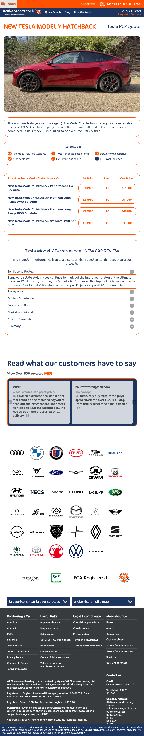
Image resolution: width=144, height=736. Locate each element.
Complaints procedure (86, 622)
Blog (67, 12)
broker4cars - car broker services (34, 601)
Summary (14, 326)
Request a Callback (129, 14)
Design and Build (19, 305)
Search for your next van (120, 651)
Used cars (111, 657)
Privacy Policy (15, 657)
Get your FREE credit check (55, 639)
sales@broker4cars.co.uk (120, 684)
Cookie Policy (92, 729)
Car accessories (49, 651)
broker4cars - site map (91, 601)
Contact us (13, 628)
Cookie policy (81, 628)
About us (12, 622)
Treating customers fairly (87, 645)
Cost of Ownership (21, 319)
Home (109, 622)
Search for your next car (120, 645)
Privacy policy (81, 634)
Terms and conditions (85, 639)
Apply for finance (50, 622)
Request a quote (49, 628)
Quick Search (53, 12)
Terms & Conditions (18, 651)
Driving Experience (21, 298)
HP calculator (48, 645)
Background (16, 291)
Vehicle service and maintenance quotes (52, 664)
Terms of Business (17, 668)
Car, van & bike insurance (54, 657)
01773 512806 (131, 11)
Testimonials (14, 645)
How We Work (82, 12)
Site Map (12, 639)
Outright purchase (116, 662)
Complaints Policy (17, 663)
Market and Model (20, 312)
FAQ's (10, 634)
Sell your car (47, 634)
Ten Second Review (21, 271)
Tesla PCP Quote (123, 26)
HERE (48, 373)
